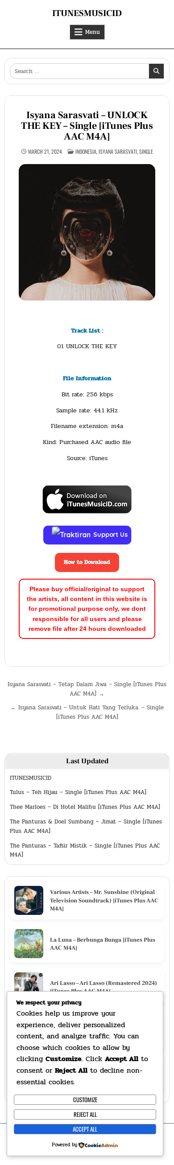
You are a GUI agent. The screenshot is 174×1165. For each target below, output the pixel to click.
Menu (92, 32)
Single (146, 151)
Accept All (85, 1128)
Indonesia (85, 151)
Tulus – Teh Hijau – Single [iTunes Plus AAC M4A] (78, 792)
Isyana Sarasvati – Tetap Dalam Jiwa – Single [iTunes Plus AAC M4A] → (87, 689)
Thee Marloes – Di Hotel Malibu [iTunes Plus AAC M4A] (85, 807)
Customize (85, 1099)
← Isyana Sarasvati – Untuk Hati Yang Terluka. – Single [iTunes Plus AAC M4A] (87, 712)
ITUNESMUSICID (87, 13)
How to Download (87, 562)
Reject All (85, 1114)
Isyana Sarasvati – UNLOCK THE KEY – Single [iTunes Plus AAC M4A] (87, 126)
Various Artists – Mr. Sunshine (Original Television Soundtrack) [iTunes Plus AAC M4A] (104, 900)
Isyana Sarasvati (118, 151)
